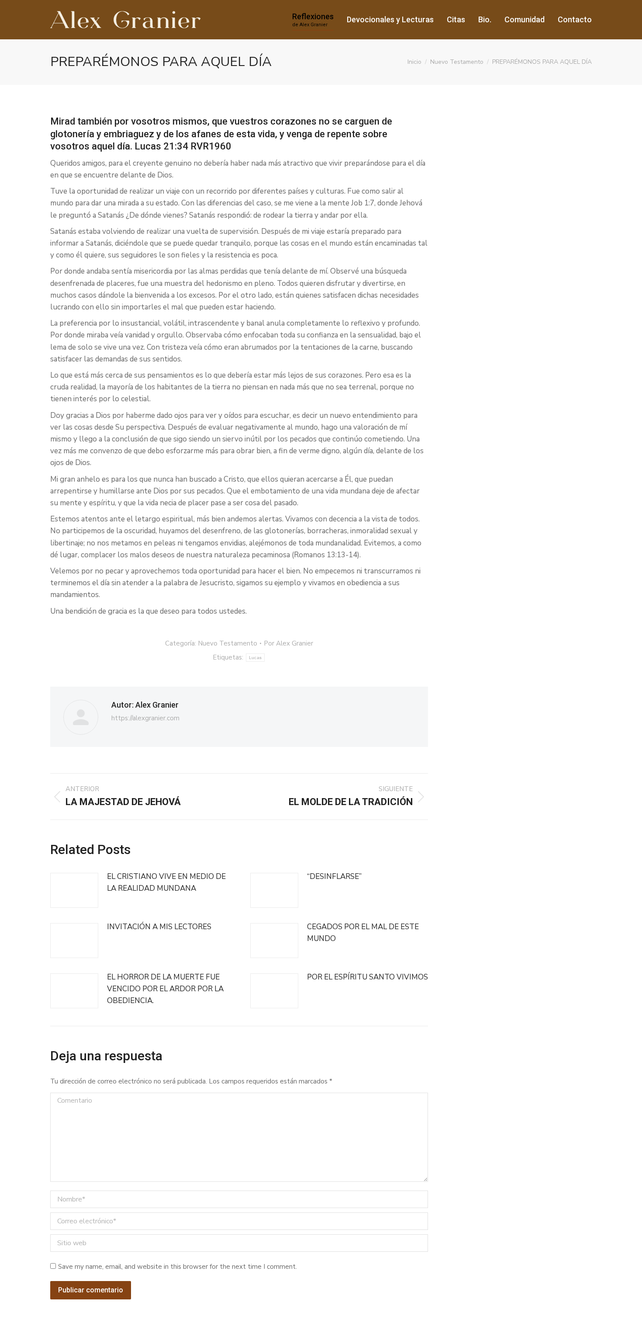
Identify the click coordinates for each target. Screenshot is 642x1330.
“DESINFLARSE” (334, 877)
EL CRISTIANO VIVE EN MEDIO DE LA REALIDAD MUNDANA (166, 882)
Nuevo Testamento (227, 643)
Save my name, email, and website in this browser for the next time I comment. (177, 1266)
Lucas (255, 657)
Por (288, 643)
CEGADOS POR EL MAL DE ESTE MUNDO (363, 933)
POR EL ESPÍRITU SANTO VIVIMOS (367, 977)
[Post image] (74, 890)
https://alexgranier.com (145, 718)
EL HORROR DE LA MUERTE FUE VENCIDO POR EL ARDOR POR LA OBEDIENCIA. (165, 989)
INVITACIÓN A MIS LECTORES (159, 927)
